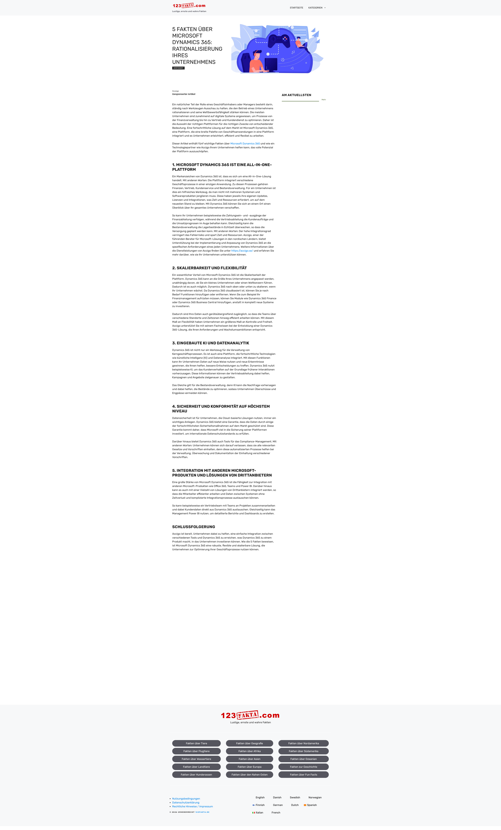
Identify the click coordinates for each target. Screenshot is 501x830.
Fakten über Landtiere (196, 766)
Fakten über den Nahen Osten (250, 774)
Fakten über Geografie (249, 743)
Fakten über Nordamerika (303, 743)
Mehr (324, 100)
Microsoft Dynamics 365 (245, 143)
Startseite (296, 7)
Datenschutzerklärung (185, 802)
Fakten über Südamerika (303, 751)
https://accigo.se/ (242, 250)
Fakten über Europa (249, 766)
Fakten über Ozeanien (303, 759)
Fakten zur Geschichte (303, 766)
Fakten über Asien (249, 759)
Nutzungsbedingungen (186, 798)
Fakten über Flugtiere (196, 751)
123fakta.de (202, 812)
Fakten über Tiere (196, 743)
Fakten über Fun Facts (303, 774)
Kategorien (315, 7)
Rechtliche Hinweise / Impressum (192, 806)
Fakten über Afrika (249, 751)
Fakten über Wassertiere (196, 759)
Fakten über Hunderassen (196, 774)
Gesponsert (178, 68)
